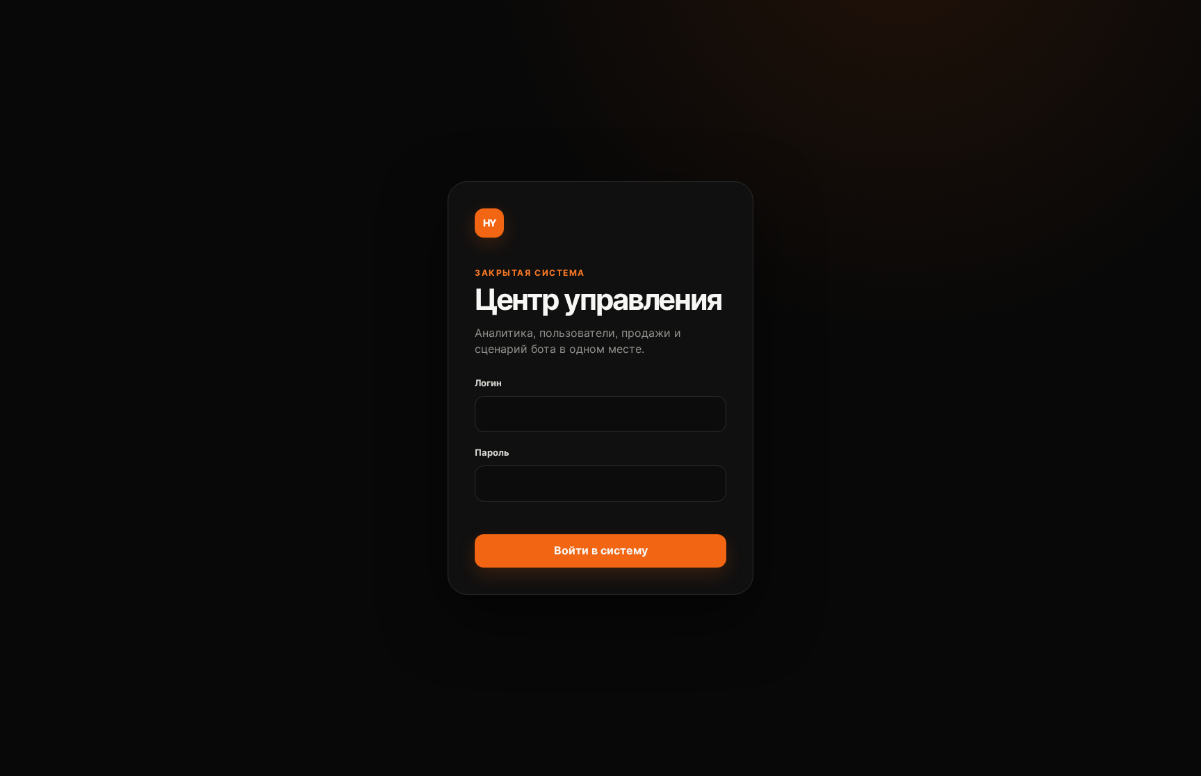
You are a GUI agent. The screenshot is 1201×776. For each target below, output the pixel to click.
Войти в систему (601, 550)
